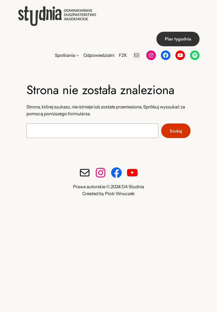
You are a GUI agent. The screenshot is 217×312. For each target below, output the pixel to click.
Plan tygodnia (178, 39)
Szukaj (176, 131)
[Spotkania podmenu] (77, 55)
